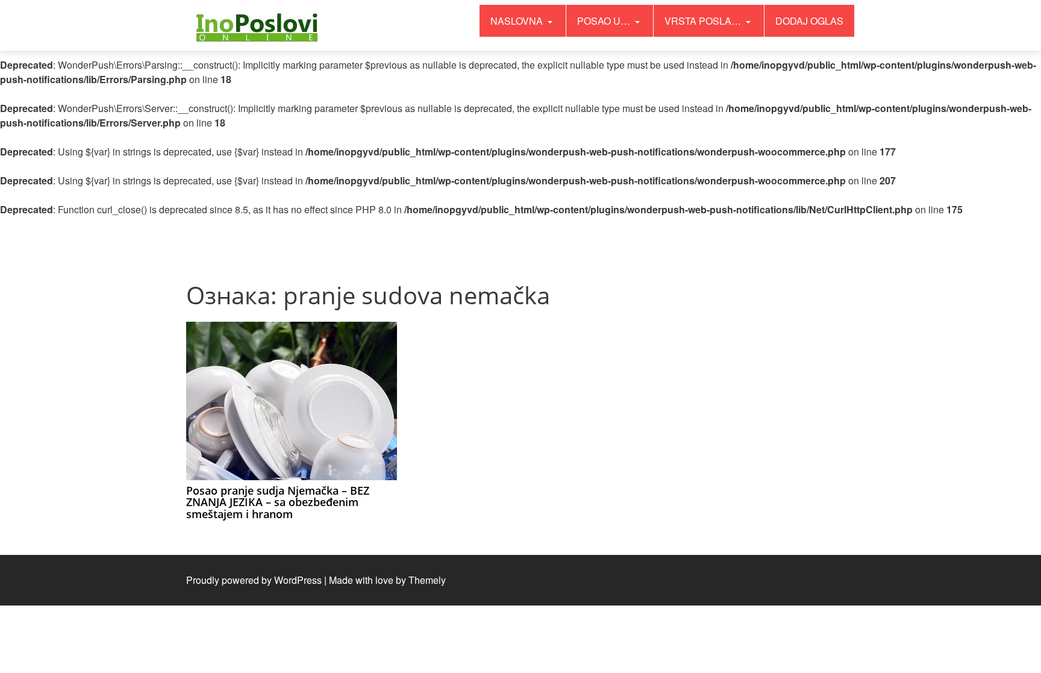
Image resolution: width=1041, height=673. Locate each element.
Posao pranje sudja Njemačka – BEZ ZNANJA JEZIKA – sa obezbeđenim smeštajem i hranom (277, 502)
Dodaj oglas (809, 21)
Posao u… (605, 21)
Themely (427, 580)
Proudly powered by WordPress (254, 580)
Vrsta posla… (703, 21)
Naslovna (517, 21)
